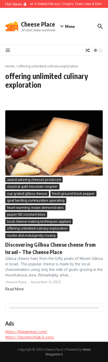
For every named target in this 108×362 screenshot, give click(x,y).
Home (10, 66)
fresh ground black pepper (73, 193)
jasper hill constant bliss (26, 214)
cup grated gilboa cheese (27, 193)
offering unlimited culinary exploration (37, 228)
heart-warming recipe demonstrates (35, 207)
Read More (14, 289)
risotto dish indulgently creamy (31, 235)
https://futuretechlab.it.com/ (30, 337)
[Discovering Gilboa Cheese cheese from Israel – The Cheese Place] (54, 143)
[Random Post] (87, 50)
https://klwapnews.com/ (26, 331)
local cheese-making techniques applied (39, 221)
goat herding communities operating (35, 200)
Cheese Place (38, 24)
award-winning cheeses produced (34, 179)
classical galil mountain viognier (32, 186)
